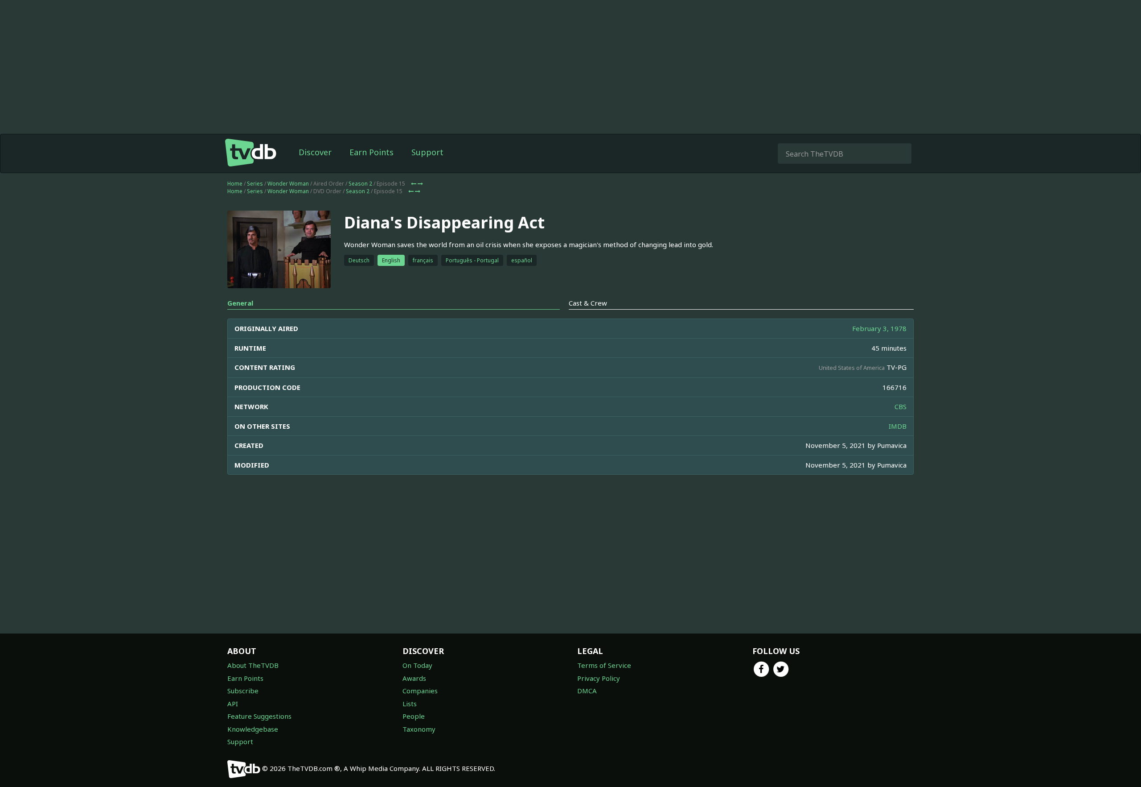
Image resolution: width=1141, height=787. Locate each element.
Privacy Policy (598, 678)
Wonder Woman (288, 183)
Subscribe (243, 690)
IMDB (898, 426)
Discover (315, 152)
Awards (414, 678)
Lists (409, 703)
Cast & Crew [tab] (588, 302)
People (413, 716)
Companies (420, 690)
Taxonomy (418, 729)
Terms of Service (604, 665)
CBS (901, 406)
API (232, 703)
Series (255, 183)
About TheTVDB (253, 665)
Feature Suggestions (259, 716)
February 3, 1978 (879, 328)
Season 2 (360, 183)
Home (234, 183)
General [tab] (240, 302)
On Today (417, 665)
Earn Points (371, 152)
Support (427, 152)
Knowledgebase (252, 729)
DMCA (587, 690)
